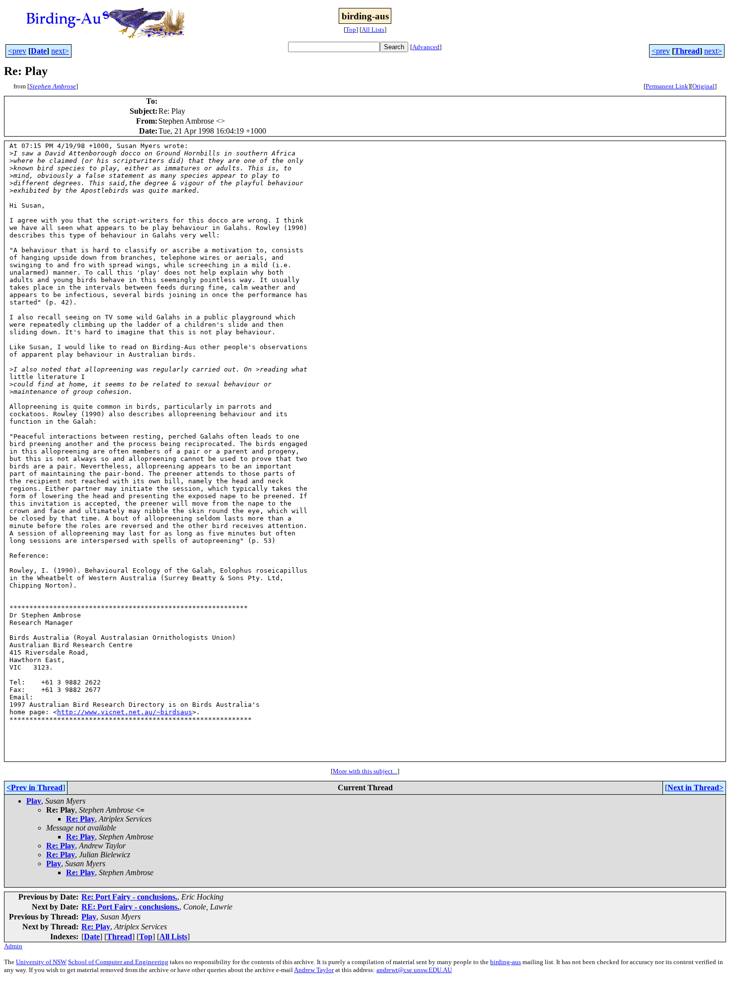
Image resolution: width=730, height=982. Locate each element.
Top (351, 29)
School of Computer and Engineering (118, 962)
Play (33, 801)
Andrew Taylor (314, 970)
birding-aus (505, 962)
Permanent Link (667, 86)
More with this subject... (365, 771)
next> (60, 51)
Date (39, 51)
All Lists (373, 29)
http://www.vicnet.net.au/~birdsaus (124, 712)
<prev (17, 51)
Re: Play (80, 819)
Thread (687, 51)
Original (703, 86)
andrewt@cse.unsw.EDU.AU (414, 970)
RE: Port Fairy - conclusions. (130, 907)
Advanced (425, 47)
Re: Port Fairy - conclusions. (129, 897)
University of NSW (41, 962)
